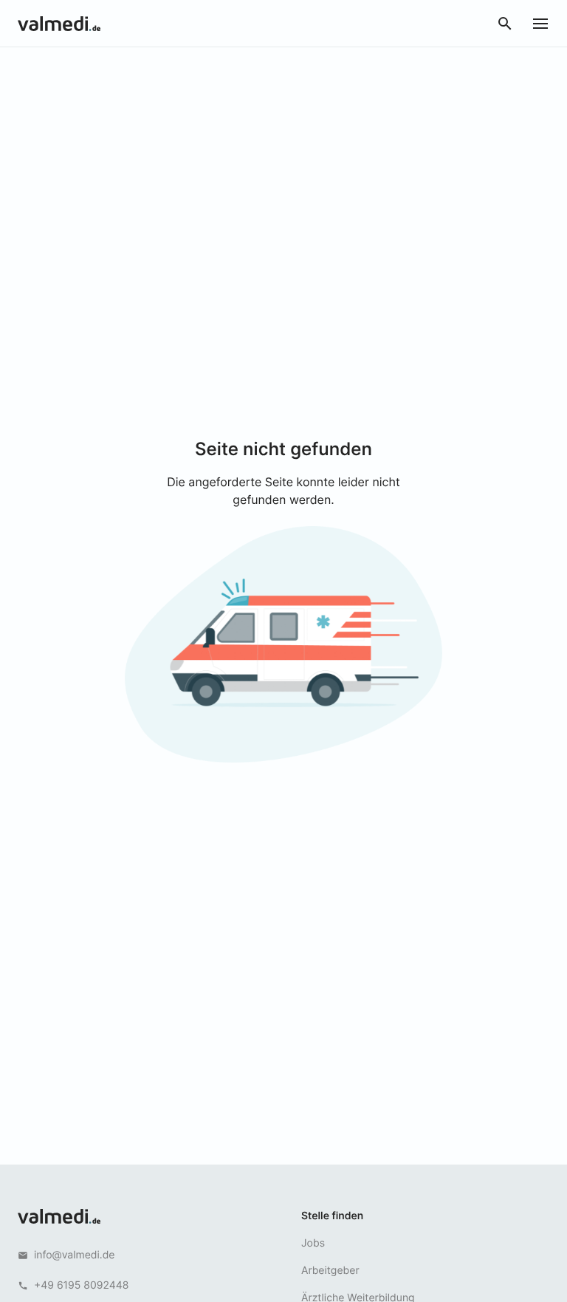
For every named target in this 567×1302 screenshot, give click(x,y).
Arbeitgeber (330, 1270)
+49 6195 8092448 (81, 1285)
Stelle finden (332, 1216)
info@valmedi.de (74, 1255)
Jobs (313, 1243)
